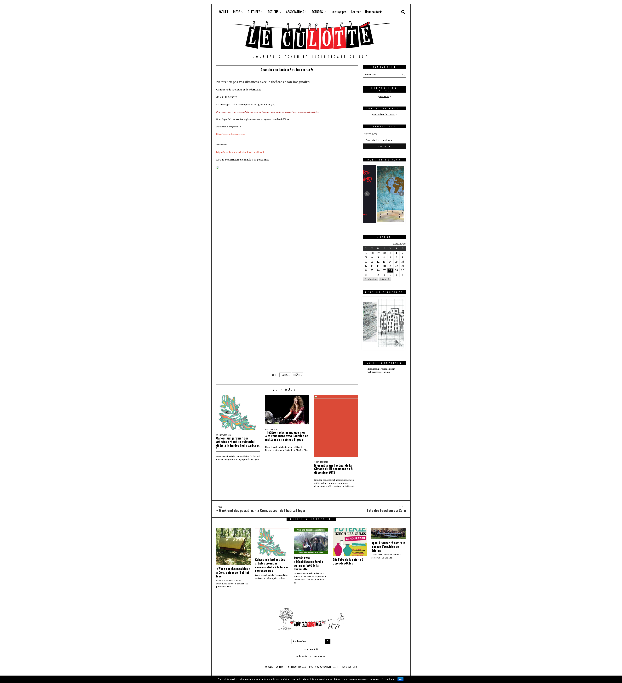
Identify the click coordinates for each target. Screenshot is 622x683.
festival (285, 375)
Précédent (372, 279)
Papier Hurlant (387, 369)
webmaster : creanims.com (311, 656)
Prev (367, 193)
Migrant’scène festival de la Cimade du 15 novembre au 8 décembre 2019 (333, 469)
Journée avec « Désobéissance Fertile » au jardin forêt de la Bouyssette (309, 563)
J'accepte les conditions (378, 140)
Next (401, 193)
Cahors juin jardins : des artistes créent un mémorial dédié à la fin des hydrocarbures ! (238, 443)
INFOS (236, 11)
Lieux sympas (338, 11)
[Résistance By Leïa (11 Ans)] (383, 323)
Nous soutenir (373, 11)
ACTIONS (273, 11)
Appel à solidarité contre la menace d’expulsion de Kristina (388, 546)
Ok (400, 679)
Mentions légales (297, 666)
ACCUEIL (224, 11)
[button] (402, 74)
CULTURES (254, 11)
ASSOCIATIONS (295, 11)
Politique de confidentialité (324, 666)
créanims (385, 372)
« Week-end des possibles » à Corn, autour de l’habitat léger (233, 572)
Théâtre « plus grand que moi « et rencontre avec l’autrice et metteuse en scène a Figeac (286, 436)
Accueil (269, 666)
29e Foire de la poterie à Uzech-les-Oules (348, 561)
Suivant (383, 279)
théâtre (297, 375)
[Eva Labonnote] (383, 194)
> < (384, 114)
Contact (356, 11)
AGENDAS (317, 11)
